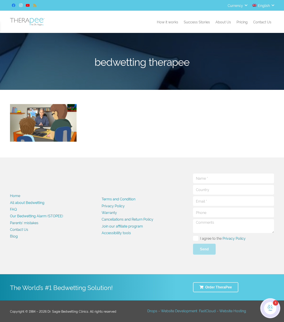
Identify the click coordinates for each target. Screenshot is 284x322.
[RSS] (34, 5)
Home (15, 195)
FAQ (13, 209)
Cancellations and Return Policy (127, 219)
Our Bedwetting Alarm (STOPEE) (36, 215)
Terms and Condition (118, 198)
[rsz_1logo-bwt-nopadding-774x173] (27, 22)
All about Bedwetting (27, 202)
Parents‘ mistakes (24, 222)
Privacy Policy (113, 205)
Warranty (109, 212)
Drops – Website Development (172, 310)
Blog (14, 235)
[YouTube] (27, 5)
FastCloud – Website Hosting (222, 310)
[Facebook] (13, 5)
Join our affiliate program (122, 225)
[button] (237, 5)
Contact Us (19, 229)
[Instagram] (20, 5)
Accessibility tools (116, 232)
